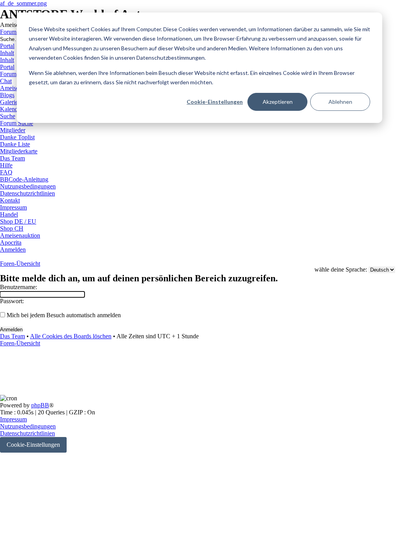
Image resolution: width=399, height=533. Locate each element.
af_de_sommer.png (23, 3)
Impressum (13, 419)
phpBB (40, 405)
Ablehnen (340, 101)
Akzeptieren (278, 101)
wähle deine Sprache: (340, 269)
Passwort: (12, 301)
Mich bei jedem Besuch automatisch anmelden (63, 315)
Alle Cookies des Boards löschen (70, 336)
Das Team (12, 336)
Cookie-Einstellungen (215, 101)
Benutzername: (18, 287)
